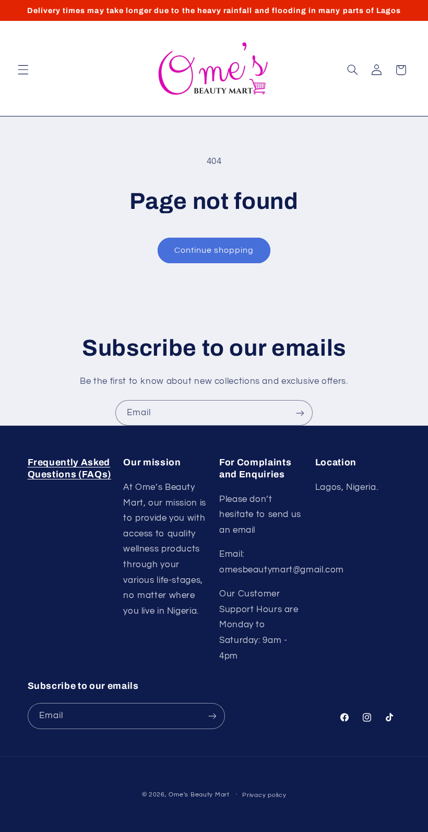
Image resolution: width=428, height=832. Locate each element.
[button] (23, 70)
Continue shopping (214, 250)
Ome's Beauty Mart (199, 795)
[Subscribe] (300, 413)
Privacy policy (264, 795)
